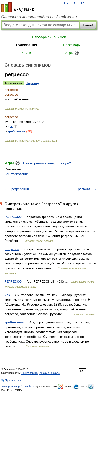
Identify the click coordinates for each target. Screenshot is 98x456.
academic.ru (17, 7)
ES (83, 3)
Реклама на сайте (49, 373)
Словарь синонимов (49, 37)
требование (16, 131)
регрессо (12, 249)
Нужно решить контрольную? (47, 163)
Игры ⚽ (72, 53)
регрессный (20, 189)
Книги (26, 53)
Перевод (32, 83)
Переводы (72, 45)
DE (75, 3)
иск (10, 126)
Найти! (88, 25)
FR (91, 3)
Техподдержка (29, 373)
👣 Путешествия (11, 380)
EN (66, 3)
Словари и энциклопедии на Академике (39, 17)
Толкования (26, 45)
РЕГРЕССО (13, 217)
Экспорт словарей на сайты (17, 386)
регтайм (84, 189)
